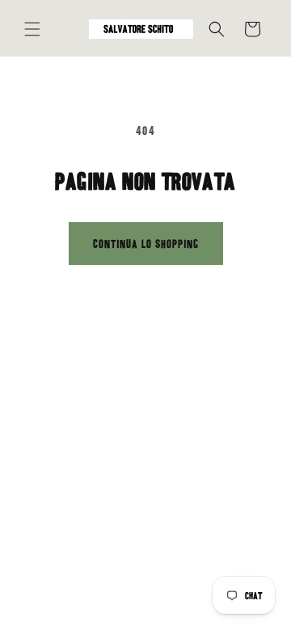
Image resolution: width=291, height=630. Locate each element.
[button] (32, 29)
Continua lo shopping (146, 244)
